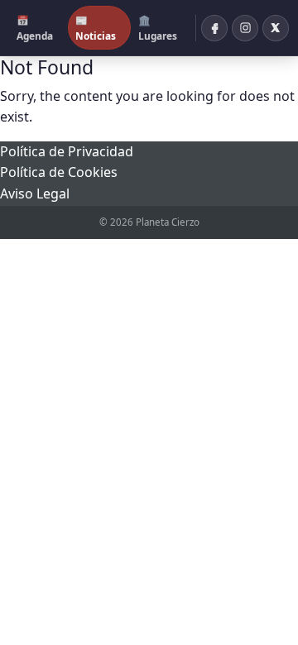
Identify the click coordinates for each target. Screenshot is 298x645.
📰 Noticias (95, 27)
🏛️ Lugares (157, 27)
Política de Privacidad (66, 151)
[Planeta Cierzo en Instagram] (245, 28)
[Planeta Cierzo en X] (275, 28)
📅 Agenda (35, 27)
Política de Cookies (59, 172)
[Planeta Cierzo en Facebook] (214, 28)
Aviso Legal (35, 193)
